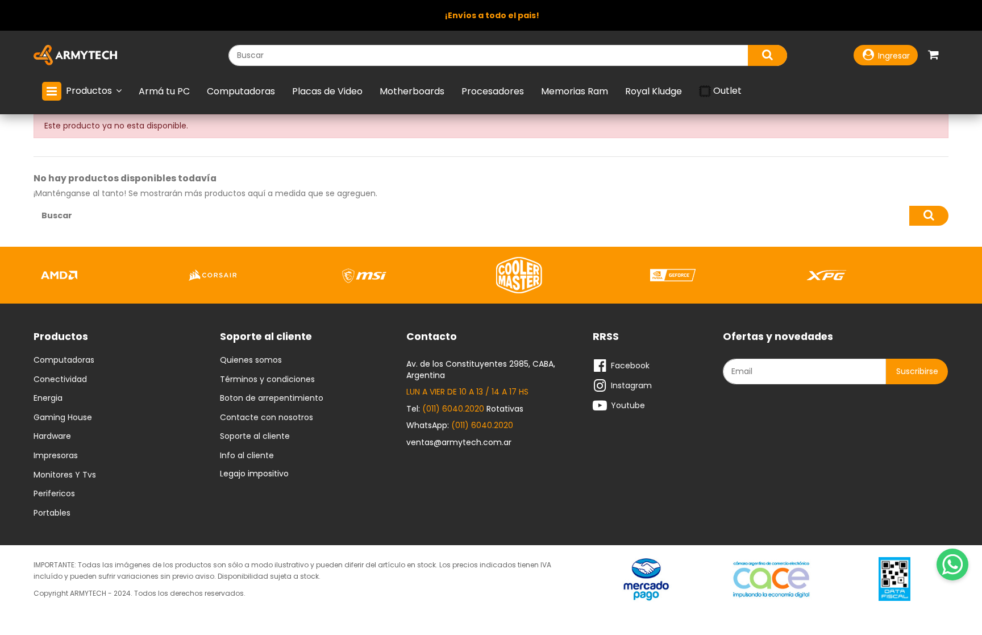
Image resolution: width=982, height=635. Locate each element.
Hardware (52, 436)
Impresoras (56, 456)
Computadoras (64, 360)
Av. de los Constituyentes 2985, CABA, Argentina (480, 369)
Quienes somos (251, 360)
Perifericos (54, 494)
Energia (48, 398)
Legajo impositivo (254, 473)
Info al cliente (247, 456)
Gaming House (63, 418)
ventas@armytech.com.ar (458, 442)
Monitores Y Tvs (65, 475)
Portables (52, 513)
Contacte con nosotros (266, 418)
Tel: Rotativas (464, 408)
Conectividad (60, 379)
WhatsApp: (459, 425)
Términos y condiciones (267, 379)
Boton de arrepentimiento (271, 398)
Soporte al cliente (255, 436)
